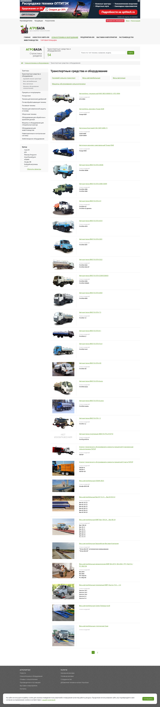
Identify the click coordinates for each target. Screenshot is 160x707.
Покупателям (50, 21)
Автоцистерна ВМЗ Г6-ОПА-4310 (90, 221)
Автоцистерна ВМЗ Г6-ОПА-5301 (90, 239)
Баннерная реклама (67, 673)
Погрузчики (26, 96)
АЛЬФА (26, 159)
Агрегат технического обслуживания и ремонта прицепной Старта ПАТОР (106, 462)
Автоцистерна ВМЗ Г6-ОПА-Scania (91, 401)
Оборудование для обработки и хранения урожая (33, 118)
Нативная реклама (67, 676)
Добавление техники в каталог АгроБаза (75, 682)
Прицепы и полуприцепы (31, 92)
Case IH (27, 150)
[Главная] (22, 63)
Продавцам (39, 21)
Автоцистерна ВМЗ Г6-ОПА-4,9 (90, 201)
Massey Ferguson (30, 155)
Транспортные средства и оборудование (31, 75)
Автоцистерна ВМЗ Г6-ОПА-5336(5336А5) (93, 276)
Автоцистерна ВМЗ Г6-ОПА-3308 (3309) (93, 184)
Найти (130, 53)
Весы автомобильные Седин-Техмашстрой (94, 606)
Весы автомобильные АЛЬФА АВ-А (91, 481)
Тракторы (25, 71)
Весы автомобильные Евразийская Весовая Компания (99, 544)
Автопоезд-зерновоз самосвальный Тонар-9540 (96, 145)
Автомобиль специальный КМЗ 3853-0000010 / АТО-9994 (99, 94)
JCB (25, 152)
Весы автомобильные (91, 78)
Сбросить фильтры (34, 169)
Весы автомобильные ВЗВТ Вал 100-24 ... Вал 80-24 (97, 520)
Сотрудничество (66, 679)
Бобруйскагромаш (31, 164)
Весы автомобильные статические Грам (93, 626)
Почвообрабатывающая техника (34, 102)
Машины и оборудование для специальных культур (33, 124)
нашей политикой (48, 700)
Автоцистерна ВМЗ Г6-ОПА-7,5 (90, 312)
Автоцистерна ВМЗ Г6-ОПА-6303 (90, 293)
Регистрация (135, 21)
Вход (127, 21)
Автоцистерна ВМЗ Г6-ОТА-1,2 (90, 418)
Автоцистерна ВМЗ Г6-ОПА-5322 (90, 259)
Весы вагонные (119, 78)
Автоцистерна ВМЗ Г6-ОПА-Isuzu (91, 381)
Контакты (23, 689)
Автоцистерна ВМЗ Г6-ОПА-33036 (91, 165)
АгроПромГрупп (30, 157)
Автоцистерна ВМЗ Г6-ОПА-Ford (90, 344)
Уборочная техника (29, 114)
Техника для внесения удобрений (34, 99)
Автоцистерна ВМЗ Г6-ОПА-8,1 (90, 331)
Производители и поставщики (30, 682)
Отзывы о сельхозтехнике (29, 679)
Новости (23, 673)
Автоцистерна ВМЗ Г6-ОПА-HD (90, 363)
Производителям (26, 21)
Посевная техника (28, 106)
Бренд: (24, 147)
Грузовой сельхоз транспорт (63, 78)
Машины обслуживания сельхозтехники (69, 84)
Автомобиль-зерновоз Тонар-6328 (91, 109)
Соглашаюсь (148, 699)
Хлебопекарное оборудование (33, 139)
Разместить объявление (116, 21)
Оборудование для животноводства (29, 129)
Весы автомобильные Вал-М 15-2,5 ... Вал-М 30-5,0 (97, 497)
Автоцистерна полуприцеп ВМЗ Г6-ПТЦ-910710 (96, 434)
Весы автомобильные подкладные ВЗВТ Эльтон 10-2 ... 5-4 (100, 585)
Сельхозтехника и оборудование (31, 676)
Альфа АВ (27, 162)
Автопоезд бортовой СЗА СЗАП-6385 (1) (93, 128)
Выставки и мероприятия (28, 686)
